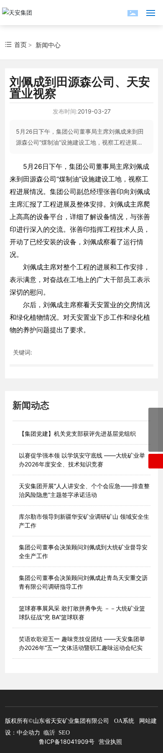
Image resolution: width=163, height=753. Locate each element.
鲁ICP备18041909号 (66, 741)
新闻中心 (48, 45)
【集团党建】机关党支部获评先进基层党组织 (77, 433)
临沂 (49, 733)
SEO (64, 733)
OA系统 (124, 721)
